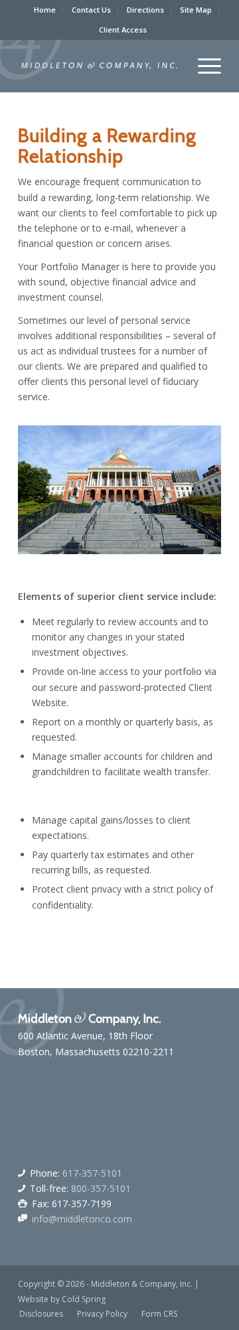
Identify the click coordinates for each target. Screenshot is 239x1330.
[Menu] (203, 65)
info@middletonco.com (82, 1219)
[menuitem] (45, 10)
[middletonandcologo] (99, 65)
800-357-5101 (101, 1188)
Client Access (123, 30)
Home (45, 10)
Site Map (196, 10)
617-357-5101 (92, 1173)
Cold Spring (84, 1299)
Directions (145, 10)
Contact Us (91, 10)
